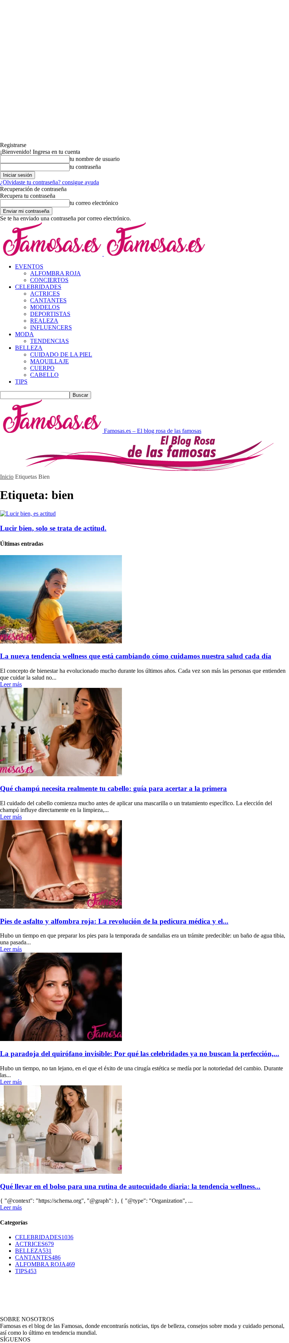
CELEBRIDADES (38, 287)
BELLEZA (29, 347)
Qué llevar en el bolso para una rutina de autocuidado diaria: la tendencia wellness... (130, 1186)
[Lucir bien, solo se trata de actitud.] (28, 513)
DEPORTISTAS (50, 314)
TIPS (21, 381)
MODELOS (45, 307)
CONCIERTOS (49, 280)
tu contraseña (85, 167)
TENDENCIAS (49, 341)
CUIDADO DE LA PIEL (61, 354)
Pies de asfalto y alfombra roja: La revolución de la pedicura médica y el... (114, 921)
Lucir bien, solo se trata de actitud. (53, 528)
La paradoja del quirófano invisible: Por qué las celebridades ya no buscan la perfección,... (139, 1054)
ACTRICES (45, 293)
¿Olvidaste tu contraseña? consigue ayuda (49, 182)
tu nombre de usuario (95, 159)
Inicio (7, 476)
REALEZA (44, 320)
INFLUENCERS (51, 327)
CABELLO (44, 375)
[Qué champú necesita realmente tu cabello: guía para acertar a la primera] (61, 774)
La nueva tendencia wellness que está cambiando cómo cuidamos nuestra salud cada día (135, 656)
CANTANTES (48, 300)
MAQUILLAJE (49, 361)
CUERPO (42, 368)
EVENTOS (29, 266)
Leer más (11, 684)
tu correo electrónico (94, 203)
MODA (24, 334)
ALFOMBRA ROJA (55, 273)
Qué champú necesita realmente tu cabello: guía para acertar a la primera (113, 788)
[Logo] (52, 253)
